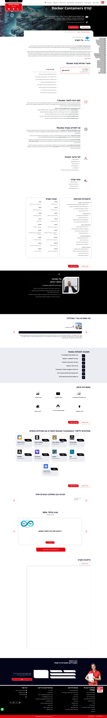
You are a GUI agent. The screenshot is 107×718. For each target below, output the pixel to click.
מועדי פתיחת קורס (100, 40)
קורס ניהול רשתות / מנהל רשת (71, 709)
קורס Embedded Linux (47, 696)
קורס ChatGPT (49, 709)
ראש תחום (102, 52)
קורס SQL (76, 701)
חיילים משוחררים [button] (79, 2)
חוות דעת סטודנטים (100, 57)
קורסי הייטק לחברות (90, 694)
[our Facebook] (11, 702)
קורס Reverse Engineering (47, 703)
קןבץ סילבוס (101, 72)
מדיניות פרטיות (99, 716)
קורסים (78, 32)
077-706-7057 (22, 694)
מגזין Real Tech (91, 701)
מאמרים (102, 70)
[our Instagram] (16, 702)
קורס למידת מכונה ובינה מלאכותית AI (70, 692)
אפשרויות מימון (101, 65)
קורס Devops (75, 699)
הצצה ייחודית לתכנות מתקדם (99, 54)
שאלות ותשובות (101, 63)
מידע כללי (102, 38)
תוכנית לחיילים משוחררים (89, 699)
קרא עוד (50, 542)
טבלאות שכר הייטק (91, 696)
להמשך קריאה (87, 58)
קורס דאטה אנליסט (74, 690)
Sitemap (93, 711)
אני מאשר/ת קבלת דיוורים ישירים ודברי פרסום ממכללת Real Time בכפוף (22, 675)
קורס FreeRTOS (49, 701)
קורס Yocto (50, 705)
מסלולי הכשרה (95, 2)
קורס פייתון (75, 696)
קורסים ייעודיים (87, 2)
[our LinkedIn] (13, 702)
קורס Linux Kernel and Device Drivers (44, 699)
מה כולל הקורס (101, 44)
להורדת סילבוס (85, 563)
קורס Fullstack (75, 703)
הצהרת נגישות (91, 716)
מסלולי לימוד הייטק (91, 692)
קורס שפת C (50, 692)
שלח (22, 679)
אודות (93, 703)
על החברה (49, 2)
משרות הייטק (92, 705)
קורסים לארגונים (70, 2)
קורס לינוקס (75, 705)
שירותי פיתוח (63, 2)
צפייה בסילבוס (85, 27)
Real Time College (85, 32)
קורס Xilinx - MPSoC (48, 707)
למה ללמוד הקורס (100, 42)
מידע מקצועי (55, 2)
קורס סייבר (75, 694)
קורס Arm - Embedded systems (45, 694)
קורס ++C (51, 690)
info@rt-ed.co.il (22, 692)
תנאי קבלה (102, 48)
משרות (102, 68)
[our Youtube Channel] (19, 702)
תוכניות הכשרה (101, 61)
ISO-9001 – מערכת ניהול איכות (88, 707)
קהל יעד (102, 46)
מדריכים (102, 59)
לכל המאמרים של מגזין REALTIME (51, 549)
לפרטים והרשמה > (73, 27)
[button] (13, 1)
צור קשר (93, 709)
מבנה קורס (102, 50)
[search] (45, 2)
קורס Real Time (74, 707)
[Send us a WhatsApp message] (2, 709)
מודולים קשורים (101, 66)
